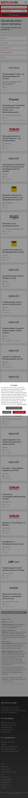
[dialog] (14, 399)
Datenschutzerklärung (22, 404)
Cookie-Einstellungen (14, 408)
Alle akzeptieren (19, 412)
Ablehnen (7, 412)
